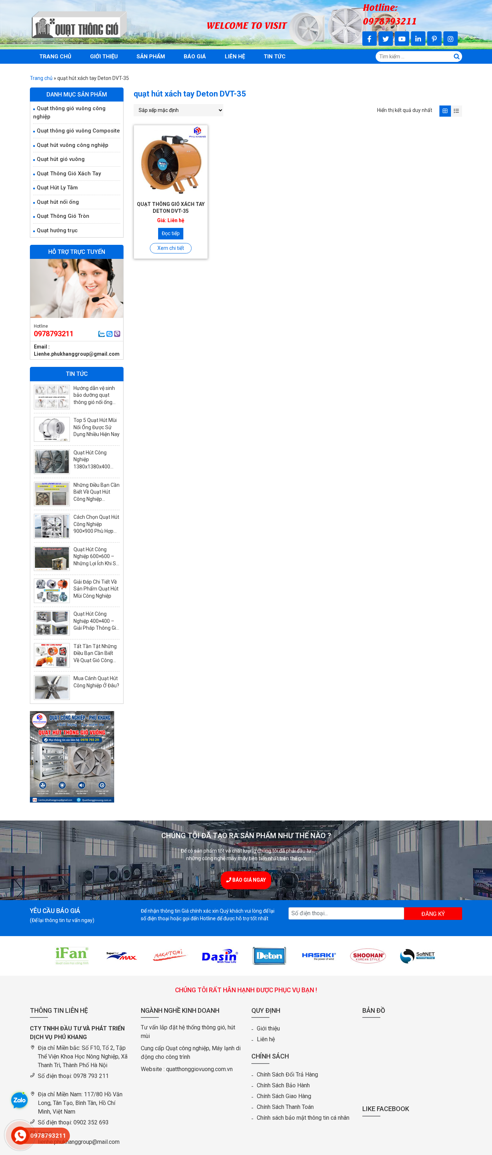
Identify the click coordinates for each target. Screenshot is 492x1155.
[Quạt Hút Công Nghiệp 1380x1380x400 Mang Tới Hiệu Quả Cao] (52, 461)
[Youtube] (402, 38)
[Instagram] (450, 38)
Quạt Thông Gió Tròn (63, 216)
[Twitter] (386, 38)
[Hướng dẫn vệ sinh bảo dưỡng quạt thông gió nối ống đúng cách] (52, 397)
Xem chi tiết (170, 248)
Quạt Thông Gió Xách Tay (69, 173)
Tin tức (275, 56)
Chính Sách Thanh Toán (285, 1107)
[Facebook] (369, 38)
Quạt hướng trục (57, 230)
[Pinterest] (434, 38)
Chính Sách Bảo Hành (283, 1085)
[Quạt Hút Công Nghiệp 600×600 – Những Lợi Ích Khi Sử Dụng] (52, 558)
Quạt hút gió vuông (61, 159)
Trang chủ (55, 56)
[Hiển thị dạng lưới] (445, 111)
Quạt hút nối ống (58, 202)
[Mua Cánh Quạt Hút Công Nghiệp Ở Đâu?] (52, 687)
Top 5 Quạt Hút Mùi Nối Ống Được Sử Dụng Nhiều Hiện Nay (96, 427)
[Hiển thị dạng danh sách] (456, 111)
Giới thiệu (104, 56)
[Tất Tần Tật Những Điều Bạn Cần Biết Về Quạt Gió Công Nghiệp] (52, 655)
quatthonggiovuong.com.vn (199, 1069)
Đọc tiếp (171, 233)
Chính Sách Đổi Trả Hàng (287, 1074)
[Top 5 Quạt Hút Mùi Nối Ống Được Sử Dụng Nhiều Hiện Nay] (52, 429)
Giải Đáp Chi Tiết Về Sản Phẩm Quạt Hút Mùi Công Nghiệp (95, 589)
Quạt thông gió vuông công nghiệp (69, 112)
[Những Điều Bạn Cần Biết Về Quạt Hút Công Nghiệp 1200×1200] (52, 494)
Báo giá (195, 56)
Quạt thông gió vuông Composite (78, 130)
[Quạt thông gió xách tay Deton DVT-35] (170, 162)
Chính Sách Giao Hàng (284, 1096)
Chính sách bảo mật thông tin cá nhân (303, 1117)
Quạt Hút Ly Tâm (57, 187)
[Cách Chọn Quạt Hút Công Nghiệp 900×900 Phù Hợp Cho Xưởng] (52, 526)
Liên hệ (235, 56)
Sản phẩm (151, 56)
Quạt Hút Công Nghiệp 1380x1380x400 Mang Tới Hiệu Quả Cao (94, 467)
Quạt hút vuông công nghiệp (72, 145)
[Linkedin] (418, 38)
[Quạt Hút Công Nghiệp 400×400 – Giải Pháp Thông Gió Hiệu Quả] (52, 623)
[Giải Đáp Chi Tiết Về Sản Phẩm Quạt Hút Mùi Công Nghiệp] (52, 591)
